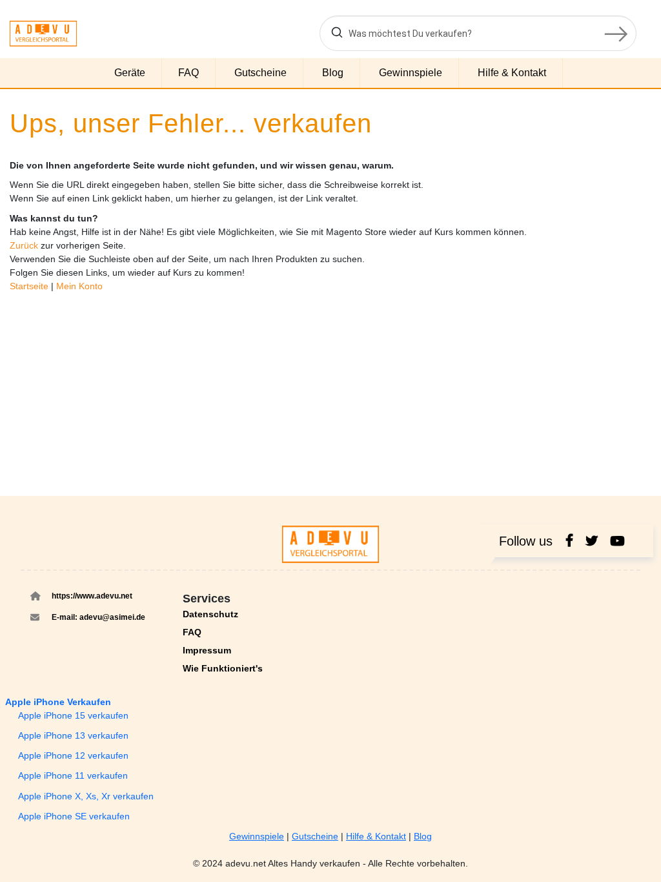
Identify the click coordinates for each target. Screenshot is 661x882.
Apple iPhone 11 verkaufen (73, 775)
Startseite (30, 286)
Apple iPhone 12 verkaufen (73, 755)
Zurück (25, 245)
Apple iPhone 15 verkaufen (73, 715)
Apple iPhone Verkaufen (58, 702)
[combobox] (478, 33)
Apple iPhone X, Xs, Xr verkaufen (86, 796)
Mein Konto (79, 286)
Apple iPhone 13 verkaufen (73, 735)
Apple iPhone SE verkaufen (74, 816)
